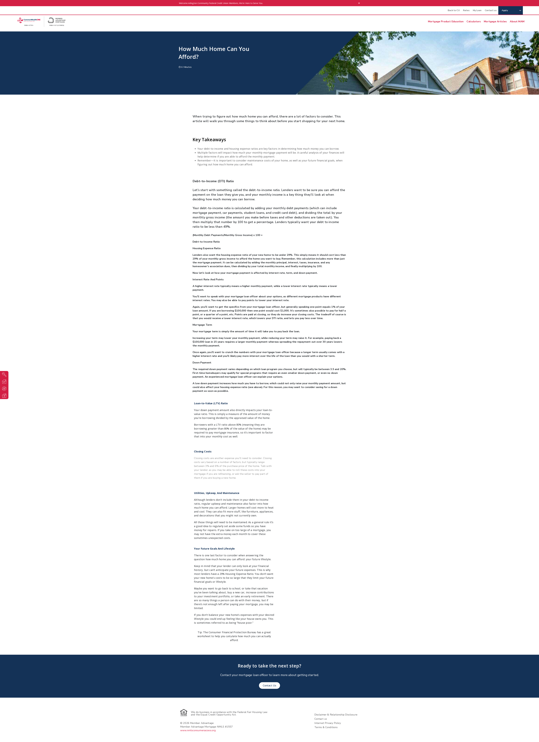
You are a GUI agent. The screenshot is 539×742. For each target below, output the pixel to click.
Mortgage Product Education (446, 21)
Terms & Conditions (326, 727)
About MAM (517, 21)
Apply (505, 10)
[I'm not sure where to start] (4, 395)
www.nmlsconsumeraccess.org (198, 730)
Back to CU (454, 10)
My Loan (477, 10)
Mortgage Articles (495, 21)
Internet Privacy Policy (327, 723)
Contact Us (269, 685)
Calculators (474, 21)
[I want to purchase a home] (4, 381)
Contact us (491, 10)
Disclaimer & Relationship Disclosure (335, 714)
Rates (466, 10)
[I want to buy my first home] (4, 374)
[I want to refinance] (4, 388)
